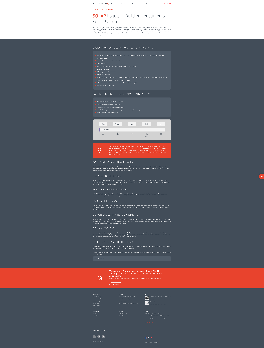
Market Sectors (125, 4)
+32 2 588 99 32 (149, 322)
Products (134, 4)
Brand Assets (96, 315)
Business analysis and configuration (127, 296)
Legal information (148, 342)
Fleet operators (96, 305)
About (94, 313)
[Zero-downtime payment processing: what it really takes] (147, 298)
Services (141, 4)
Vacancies (121, 315)
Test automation (123, 301)
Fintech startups (97, 301)
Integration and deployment (125, 299)
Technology (149, 4)
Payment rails (96, 303)
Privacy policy (156, 342)
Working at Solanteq (124, 313)
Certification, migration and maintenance (128, 303)
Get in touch (116, 284)
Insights (156, 4)
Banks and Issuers (97, 296)
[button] (162, 4)
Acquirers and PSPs (97, 299)
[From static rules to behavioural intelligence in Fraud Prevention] (147, 303)
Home (94, 9)
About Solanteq (115, 4)
